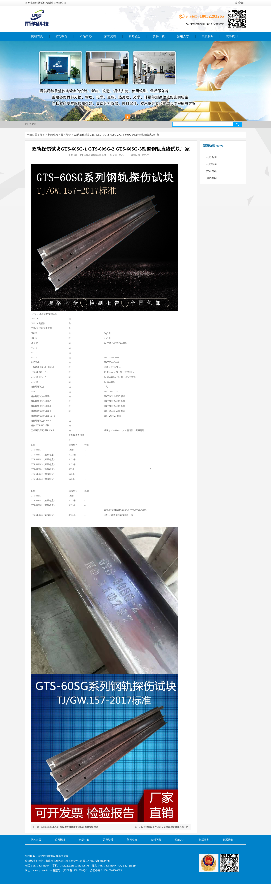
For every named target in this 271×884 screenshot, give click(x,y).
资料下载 (159, 36)
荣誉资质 (110, 36)
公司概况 (61, 36)
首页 (42, 134)
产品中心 (86, 36)
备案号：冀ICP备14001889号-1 (70, 870)
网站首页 (37, 36)
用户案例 (211, 178)
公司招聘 (211, 164)
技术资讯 (66, 134)
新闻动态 (134, 36)
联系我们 (240, 2)
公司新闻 (211, 157)
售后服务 (207, 36)
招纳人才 (183, 36)
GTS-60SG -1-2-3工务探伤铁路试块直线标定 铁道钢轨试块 (69, 827)
